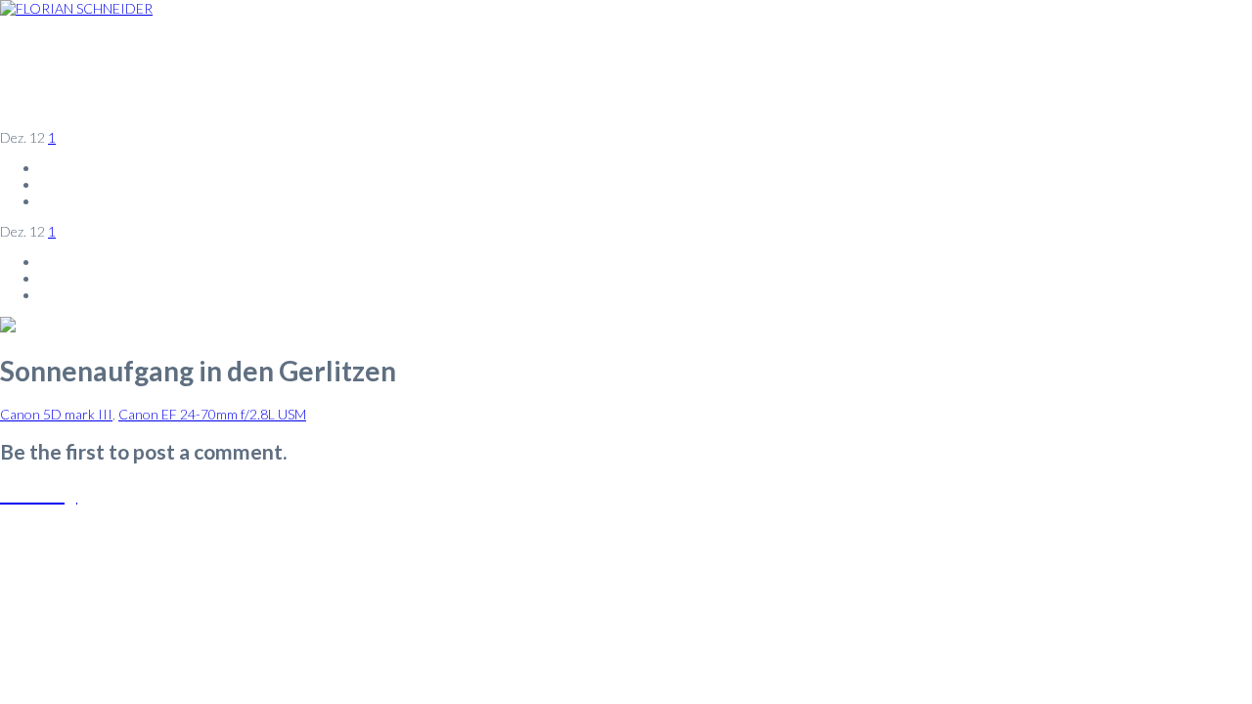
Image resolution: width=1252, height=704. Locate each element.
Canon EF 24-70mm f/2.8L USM (212, 414)
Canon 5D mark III (56, 414)
